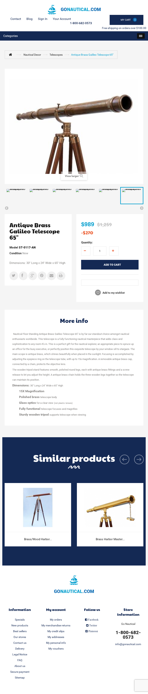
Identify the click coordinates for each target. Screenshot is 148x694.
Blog (29, 19)
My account (56, 609)
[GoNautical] (74, 9)
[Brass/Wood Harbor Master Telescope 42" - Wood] (38, 507)
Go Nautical (128, 623)
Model (13, 247)
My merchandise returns (55, 625)
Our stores (19, 637)
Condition (15, 253)
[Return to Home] (11, 54)
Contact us (19, 642)
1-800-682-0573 (81, 23)
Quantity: (87, 242)
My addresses (56, 637)
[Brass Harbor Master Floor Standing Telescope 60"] (110, 507)
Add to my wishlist (113, 292)
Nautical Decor (32, 54)
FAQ (19, 660)
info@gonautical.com (128, 644)
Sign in (42, 19)
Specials (20, 619)
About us (19, 666)
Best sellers (20, 631)
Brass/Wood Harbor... (38, 539)
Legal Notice (19, 654)
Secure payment (19, 671)
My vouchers (56, 648)
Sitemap (20, 677)
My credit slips (55, 631)
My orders (56, 619)
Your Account (62, 19)
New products (19, 625)
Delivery (19, 648)
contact (15, 19)
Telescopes (56, 54)
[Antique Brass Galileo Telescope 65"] (16, 195)
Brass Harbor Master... (110, 539)
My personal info (56, 642)
